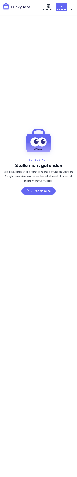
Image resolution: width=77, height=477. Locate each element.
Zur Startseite (40, 191)
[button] (48, 7)
